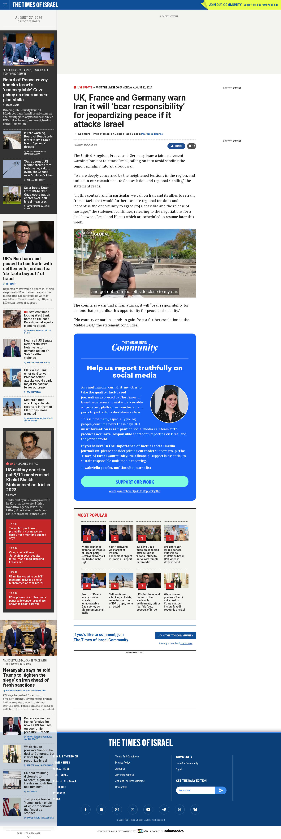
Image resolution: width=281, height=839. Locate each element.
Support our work (135, 482)
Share (178, 146)
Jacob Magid (12, 105)
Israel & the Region (65, 756)
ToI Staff (40, 180)
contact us (121, 787)
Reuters (31, 362)
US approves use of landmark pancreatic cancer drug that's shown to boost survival (27, 600)
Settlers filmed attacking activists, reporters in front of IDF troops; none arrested (121, 600)
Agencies (32, 421)
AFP (29, 180)
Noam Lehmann (34, 418)
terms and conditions (127, 756)
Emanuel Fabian (32, 154)
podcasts (59, 793)
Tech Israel (60, 774)
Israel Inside (61, 768)
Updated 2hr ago (28, 463)
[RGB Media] (143, 831)
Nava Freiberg (34, 151)
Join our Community (225, 5)
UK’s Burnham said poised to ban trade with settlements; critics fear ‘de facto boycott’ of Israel (148, 602)
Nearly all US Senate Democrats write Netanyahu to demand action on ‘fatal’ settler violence (38, 349)
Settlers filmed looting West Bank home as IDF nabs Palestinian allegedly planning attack (38, 319)
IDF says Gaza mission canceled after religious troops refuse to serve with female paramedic (147, 554)
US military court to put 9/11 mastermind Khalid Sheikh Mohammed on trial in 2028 (28, 479)
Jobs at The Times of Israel (130, 781)
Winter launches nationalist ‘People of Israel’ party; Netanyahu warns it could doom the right (93, 554)
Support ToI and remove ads (261, 4)
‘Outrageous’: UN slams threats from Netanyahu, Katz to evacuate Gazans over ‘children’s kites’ (39, 168)
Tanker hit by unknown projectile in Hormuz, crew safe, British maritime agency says (27, 533)
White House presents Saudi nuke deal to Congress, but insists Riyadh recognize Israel (174, 602)
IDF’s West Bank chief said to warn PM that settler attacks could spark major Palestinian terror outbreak (38, 378)
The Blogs (59, 787)
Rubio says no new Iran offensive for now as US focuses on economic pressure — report (38, 725)
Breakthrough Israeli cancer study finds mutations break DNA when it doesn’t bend (174, 554)
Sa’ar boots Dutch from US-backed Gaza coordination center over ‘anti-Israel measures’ (37, 194)
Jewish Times (61, 762)
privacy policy (122, 762)
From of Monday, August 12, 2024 (123, 87)
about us (120, 768)
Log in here (186, 643)
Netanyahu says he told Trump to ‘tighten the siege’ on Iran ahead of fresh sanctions (26, 678)
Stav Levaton (34, 392)
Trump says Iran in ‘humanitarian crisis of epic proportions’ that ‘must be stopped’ (38, 806)
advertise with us (124, 774)
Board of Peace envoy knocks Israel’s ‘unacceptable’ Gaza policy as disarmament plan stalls (92, 603)
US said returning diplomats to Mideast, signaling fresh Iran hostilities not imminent (38, 780)
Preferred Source (152, 133)
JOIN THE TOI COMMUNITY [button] (175, 635)
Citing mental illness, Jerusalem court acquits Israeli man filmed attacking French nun (26, 557)
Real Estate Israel (64, 781)
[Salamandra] (174, 830)
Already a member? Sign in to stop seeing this (134, 491)
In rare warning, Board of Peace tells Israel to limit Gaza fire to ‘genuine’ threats (38, 140)
